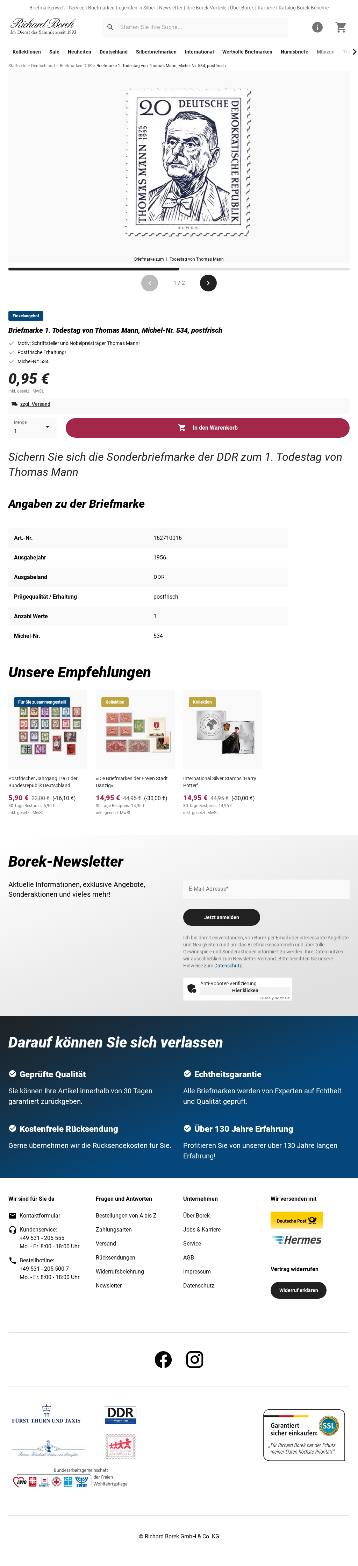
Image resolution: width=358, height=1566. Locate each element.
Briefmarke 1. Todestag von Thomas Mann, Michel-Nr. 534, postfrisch (161, 65)
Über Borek (242, 7)
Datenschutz (228, 965)
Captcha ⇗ (275, 998)
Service (76, 7)
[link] (43, 27)
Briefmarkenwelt (47, 7)
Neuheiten (79, 52)
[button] (110, 27)
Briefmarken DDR (76, 65)
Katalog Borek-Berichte (304, 7)
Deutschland (114, 52)
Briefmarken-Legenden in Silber (121, 7)
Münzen (326, 52)
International (199, 52)
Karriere (266, 7)
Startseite (17, 65)
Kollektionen (27, 52)
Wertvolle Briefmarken (247, 52)
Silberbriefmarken (156, 52)
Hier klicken (245, 990)
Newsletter (170, 7)
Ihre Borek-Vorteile (206, 7)
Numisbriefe (294, 52)
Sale (54, 52)
